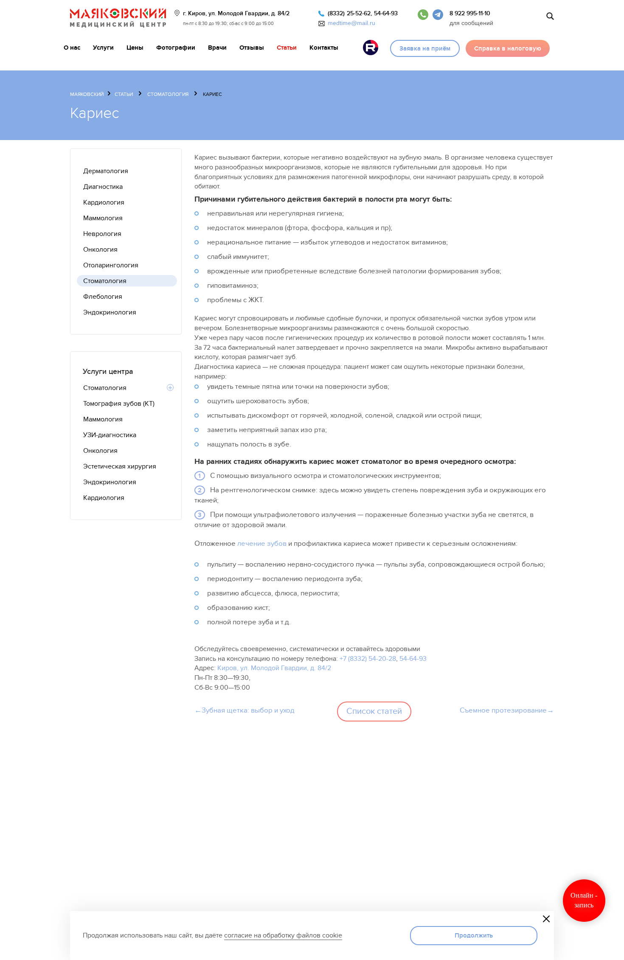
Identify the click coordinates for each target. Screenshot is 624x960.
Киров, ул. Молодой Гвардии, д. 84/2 (274, 668)
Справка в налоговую (507, 49)
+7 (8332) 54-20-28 (368, 658)
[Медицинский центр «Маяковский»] (118, 18)
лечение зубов (262, 543)
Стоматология (167, 94)
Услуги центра (108, 371)
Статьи (124, 94)
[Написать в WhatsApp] (423, 13)
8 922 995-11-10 (470, 13)
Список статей (374, 711)
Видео (370, 47)
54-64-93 (386, 13)
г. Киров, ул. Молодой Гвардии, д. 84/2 (236, 13)
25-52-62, (359, 13)
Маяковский (87, 94)
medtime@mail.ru (351, 23)
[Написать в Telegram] (438, 13)
